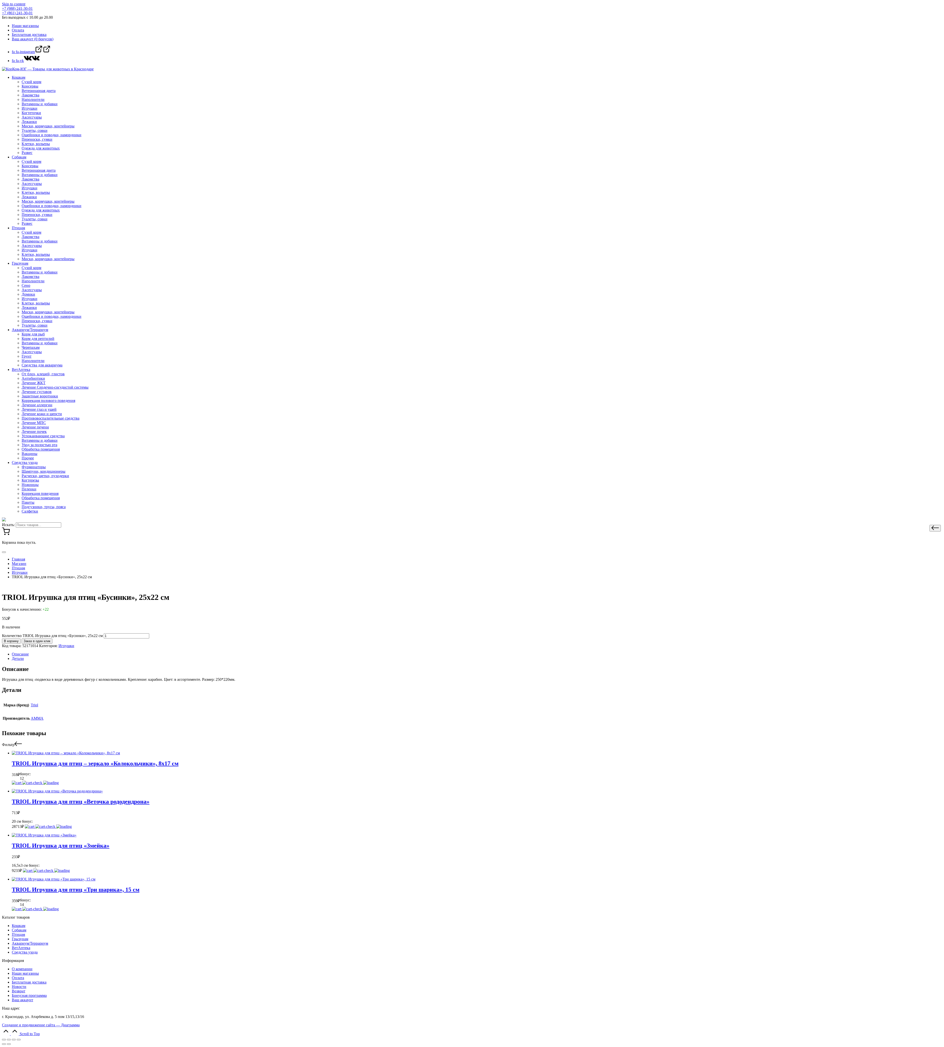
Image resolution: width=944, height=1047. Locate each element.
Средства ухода (25, 952)
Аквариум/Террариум (30, 943)
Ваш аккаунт (22, 1000)
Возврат (18, 991)
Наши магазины (25, 973)
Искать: (8, 525)
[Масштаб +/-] (19, 1039)
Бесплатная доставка (29, 982)
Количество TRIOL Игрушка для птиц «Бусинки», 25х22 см (52, 636)
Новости (19, 987)
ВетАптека (21, 948)
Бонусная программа (29, 995)
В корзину (11, 641)
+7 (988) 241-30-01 (17, 8)
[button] (935, 528)
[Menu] (4, 552)
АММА (37, 718)
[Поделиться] (9, 1039)
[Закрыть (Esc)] (4, 1039)
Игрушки (66, 646)
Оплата (18, 978)
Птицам (18, 934)
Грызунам (20, 939)
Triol (34, 705)
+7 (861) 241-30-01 (17, 13)
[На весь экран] (14, 1039)
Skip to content (13, 4)
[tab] (477, 654)
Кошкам (18, 926)
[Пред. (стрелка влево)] (4, 1044)
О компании (22, 969)
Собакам (19, 930)
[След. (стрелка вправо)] (9, 1044)
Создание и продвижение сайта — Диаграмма (41, 1025)
